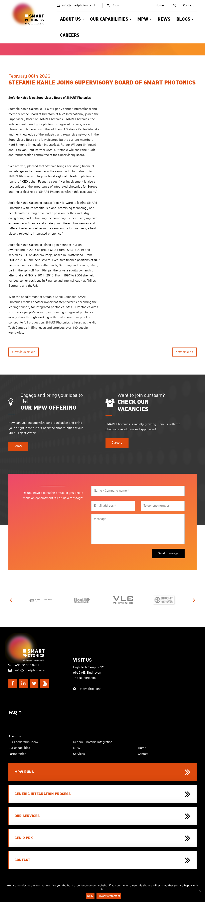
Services (79, 753)
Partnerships (17, 753)
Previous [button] (10, 600)
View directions (90, 688)
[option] (33, 600)
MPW (143, 19)
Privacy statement (109, 895)
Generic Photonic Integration (92, 742)
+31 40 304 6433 (26, 665)
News (164, 19)
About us (71, 19)
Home (160, 5)
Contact (188, 5)
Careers (69, 35)
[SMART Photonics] (37, 648)
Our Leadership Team (23, 742)
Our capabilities (109, 19)
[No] (200, 891)
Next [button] (194, 600)
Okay (90, 895)
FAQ (173, 5)
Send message (168, 553)
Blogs (183, 19)
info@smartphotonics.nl (78, 5)
